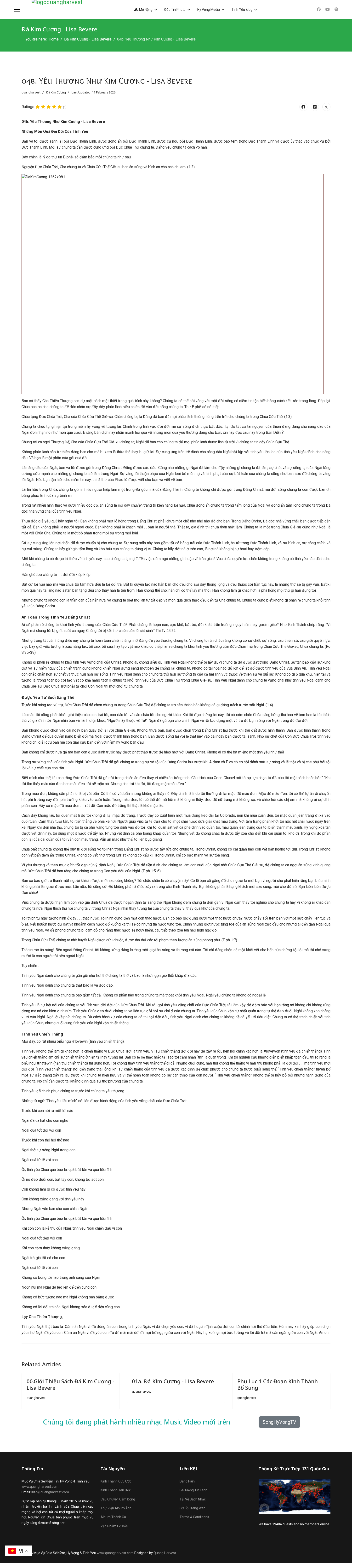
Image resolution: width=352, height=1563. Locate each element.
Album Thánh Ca (113, 1517)
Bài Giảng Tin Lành (193, 1490)
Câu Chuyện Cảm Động (118, 1499)
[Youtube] (327, 9)
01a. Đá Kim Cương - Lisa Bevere (173, 1381)
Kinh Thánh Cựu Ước (116, 1481)
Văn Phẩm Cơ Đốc (114, 1526)
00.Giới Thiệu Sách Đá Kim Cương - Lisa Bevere (70, 1384)
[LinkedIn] (315, 107)
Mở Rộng (145, 10)
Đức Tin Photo (175, 10)
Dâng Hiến (187, 1481)
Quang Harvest (164, 1553)
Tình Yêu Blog (242, 10)
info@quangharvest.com (50, 1492)
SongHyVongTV (279, 1422)
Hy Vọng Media (208, 10)
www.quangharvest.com (40, 1486)
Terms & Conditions (194, 1517)
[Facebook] (319, 9)
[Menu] (17, 9)
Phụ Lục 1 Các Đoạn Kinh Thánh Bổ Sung (277, 1384)
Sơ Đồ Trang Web (192, 1508)
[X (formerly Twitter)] (326, 107)
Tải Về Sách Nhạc (193, 1499)
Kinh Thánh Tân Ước (116, 1490)
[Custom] (336, 9)
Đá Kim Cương (56, 92)
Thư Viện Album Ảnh (116, 1508)
